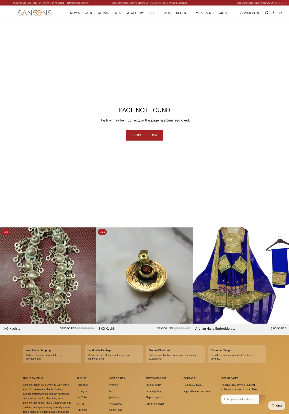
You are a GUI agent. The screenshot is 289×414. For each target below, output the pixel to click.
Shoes (181, 13)
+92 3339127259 (192, 384)
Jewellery (135, 13)
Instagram (82, 391)
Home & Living (202, 13)
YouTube (82, 397)
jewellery (114, 397)
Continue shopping (144, 135)
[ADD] (90, 317)
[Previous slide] (6, 275)
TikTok (81, 403)
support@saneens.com (196, 391)
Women (113, 384)
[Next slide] (90, 275)
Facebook (82, 384)
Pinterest (82, 409)
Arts (223, 13)
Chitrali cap (115, 409)
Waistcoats (115, 403)
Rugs (153, 13)
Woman (104, 13)
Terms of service (155, 403)
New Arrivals (81, 13)
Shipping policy (154, 397)
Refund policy (153, 391)
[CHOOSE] (282, 317)
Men (118, 13)
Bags (167, 13)
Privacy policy (153, 384)
